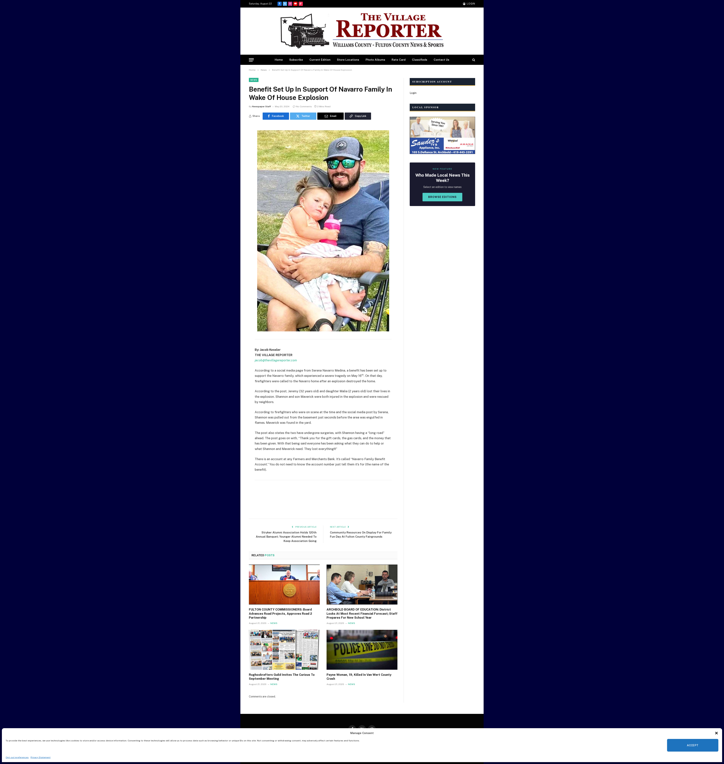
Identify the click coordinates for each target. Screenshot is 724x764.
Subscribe (296, 59)
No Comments (304, 106)
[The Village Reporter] (362, 31)
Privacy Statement (41, 757)
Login (413, 92)
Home (279, 59)
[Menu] (251, 60)
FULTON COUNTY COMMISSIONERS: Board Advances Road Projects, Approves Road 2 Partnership (280, 614)
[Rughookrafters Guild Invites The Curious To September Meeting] (284, 650)
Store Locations (348, 59)
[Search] (473, 60)
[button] (716, 733)
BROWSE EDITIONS (442, 196)
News (253, 80)
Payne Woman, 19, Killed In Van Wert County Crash (359, 677)
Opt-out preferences (17, 757)
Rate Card (399, 59)
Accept (693, 745)
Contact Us (441, 59)
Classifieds (419, 59)
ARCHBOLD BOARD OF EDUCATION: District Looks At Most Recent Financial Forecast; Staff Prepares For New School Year (362, 614)
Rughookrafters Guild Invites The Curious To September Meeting (282, 677)
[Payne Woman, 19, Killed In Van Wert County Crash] (362, 650)
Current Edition (320, 59)
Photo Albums (375, 59)
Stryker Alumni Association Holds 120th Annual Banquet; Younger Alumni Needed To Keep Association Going (286, 537)
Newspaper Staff (261, 106)
